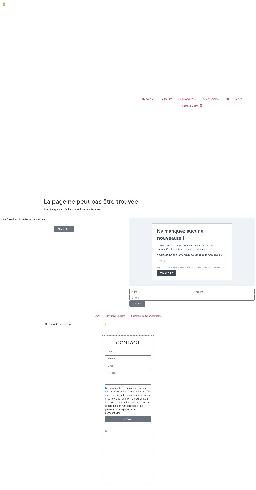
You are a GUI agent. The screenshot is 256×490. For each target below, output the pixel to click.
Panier (238, 98)
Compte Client (190, 105)
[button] (3, 3)
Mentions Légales (115, 315)
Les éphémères (210, 98)
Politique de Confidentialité (146, 315)
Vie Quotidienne (187, 98)
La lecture (166, 98)
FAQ (226, 98)
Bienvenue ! (148, 98)
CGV (97, 315)
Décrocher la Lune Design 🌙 (90, 324)
